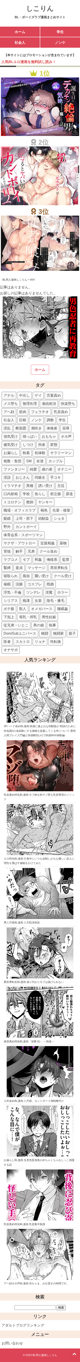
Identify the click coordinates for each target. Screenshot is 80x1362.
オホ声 (66, 436)
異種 (29, 486)
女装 (38, 600)
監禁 (65, 559)
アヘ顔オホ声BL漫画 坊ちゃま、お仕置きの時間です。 (36, 1283)
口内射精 (11, 494)
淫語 (7, 477)
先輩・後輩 (61, 510)
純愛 (33, 469)
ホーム (20, 32)
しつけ (28, 445)
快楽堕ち (68, 403)
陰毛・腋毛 (55, 600)
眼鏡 (7, 518)
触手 (19, 551)
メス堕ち (11, 403)
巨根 (22, 420)
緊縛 (7, 568)
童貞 (19, 568)
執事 (52, 625)
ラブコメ (11, 559)
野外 (7, 527)
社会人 (20, 42)
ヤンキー (45, 502)
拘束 (41, 445)
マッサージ (36, 568)
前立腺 (55, 494)
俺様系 (52, 559)
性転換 (55, 642)
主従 (60, 486)
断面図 (21, 428)
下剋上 (9, 617)
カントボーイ (26, 527)
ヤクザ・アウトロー (20, 543)
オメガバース (41, 609)
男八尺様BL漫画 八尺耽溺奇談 (22, 922)
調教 (50, 420)
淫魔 (48, 592)
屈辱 (65, 428)
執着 (26, 453)
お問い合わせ (12, 1343)
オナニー (64, 469)
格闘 (44, 633)
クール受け (63, 576)
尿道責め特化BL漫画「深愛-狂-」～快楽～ (29, 1041)
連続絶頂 (49, 403)
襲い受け (42, 576)
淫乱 (7, 428)
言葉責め (54, 395)
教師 (29, 502)
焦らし (40, 494)
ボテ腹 (9, 609)
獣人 (22, 609)
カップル (55, 461)
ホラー (62, 592)
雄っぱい (30, 436)
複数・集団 (12, 461)
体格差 (52, 428)
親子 (72, 633)
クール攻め (48, 551)
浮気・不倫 (12, 592)
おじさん (23, 477)
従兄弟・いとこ (16, 625)
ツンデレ (33, 592)
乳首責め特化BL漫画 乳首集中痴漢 (24, 1224)
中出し (24, 395)
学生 (60, 32)
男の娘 (38, 625)
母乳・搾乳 (28, 617)
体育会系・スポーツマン (23, 535)
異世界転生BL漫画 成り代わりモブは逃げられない (34, 982)
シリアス (11, 600)
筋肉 (22, 412)
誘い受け (45, 486)
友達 (40, 461)
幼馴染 (43, 518)
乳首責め (61, 412)
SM (29, 461)
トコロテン (12, 502)
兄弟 (31, 551)
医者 (7, 642)
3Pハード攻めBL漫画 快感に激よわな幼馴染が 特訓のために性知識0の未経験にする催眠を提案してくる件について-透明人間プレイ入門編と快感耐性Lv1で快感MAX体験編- (40, 731)
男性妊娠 (49, 617)
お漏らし (11, 453)
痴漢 (26, 600)
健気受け (11, 445)
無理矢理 (30, 403)
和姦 (38, 559)
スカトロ (23, 642)
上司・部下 (24, 518)
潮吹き (36, 428)
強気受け (11, 436)
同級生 (40, 477)
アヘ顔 (9, 412)
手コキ (55, 477)
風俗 (26, 576)
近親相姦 (47, 543)
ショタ (59, 518)
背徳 (7, 551)
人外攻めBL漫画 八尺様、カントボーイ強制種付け (34, 1100)
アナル (9, 395)
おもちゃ (49, 436)
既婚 (50, 584)
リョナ (40, 642)
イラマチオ (12, 486)
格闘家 (58, 633)
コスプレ (35, 584)
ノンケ (60, 42)
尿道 (69, 494)
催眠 (7, 584)
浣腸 (19, 584)
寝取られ (11, 576)
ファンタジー (14, 469)
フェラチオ (40, 412)
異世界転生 (59, 568)
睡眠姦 (62, 609)
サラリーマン (61, 453)
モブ (26, 559)
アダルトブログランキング (23, 1325)
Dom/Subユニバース (20, 633)
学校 (26, 494)
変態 (53, 445)
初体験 (40, 453)
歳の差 (47, 469)
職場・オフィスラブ (20, 510)
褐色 (44, 510)
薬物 (63, 543)
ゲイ (38, 395)
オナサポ (11, 650)
